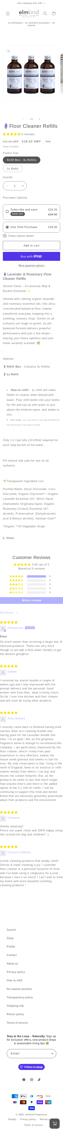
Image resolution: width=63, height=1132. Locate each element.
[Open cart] (55, 1124)
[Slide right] (39, 119)
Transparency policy (20, 997)
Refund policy (47, 1119)
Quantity (8, 177)
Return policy (15, 1014)
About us (12, 963)
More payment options (32, 265)
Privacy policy (16, 971)
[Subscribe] (52, 1053)
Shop (10, 938)
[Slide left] (23, 119)
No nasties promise (19, 988)
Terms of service (17, 1022)
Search (11, 929)
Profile (11, 946)
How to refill (14, 980)
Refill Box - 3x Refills (21, 159)
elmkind (29, 1115)
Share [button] (10, 537)
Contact (12, 954)
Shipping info (15, 1005)
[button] (8, 13)
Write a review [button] (31, 600)
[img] (9, 622)
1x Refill (12, 168)
